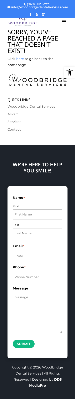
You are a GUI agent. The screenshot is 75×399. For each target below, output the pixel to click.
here (20, 59)
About (13, 114)
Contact (14, 129)
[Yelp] (37, 15)
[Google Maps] (43, 15)
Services (14, 122)
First (16, 206)
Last (16, 225)
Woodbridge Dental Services (31, 106)
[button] (69, 72)
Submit (23, 344)
